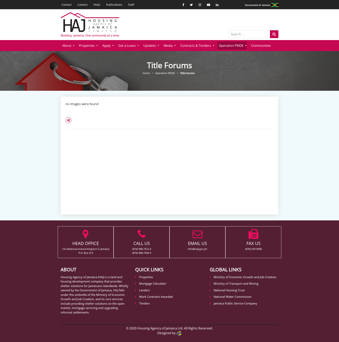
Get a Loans (127, 45)
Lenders (144, 290)
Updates (150, 45)
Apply (106, 45)
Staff (131, 4)
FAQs (97, 4)
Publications (114, 4)
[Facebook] (183, 5)
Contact (67, 4)
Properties (87, 45)
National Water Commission (233, 297)
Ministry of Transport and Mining (236, 283)
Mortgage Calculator (152, 283)
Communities (261, 45)
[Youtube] (208, 5)
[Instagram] (200, 5)
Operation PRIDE (231, 45)
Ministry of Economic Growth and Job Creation (245, 277)
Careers (82, 4)
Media (168, 45)
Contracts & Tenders (196, 45)
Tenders (144, 303)
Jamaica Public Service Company (235, 303)
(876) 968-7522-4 (141, 249)
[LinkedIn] (217, 5)
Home (146, 73)
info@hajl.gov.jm (197, 249)
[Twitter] (191, 5)
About (67, 45)
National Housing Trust (229, 290)
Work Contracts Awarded (156, 297)
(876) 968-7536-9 (141, 253)
